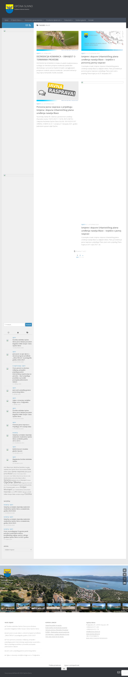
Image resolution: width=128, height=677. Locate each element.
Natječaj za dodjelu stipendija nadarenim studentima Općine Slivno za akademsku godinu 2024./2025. (17, 521)
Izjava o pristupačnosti (71, 665)
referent (17, 487)
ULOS (12, 492)
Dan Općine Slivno (14, 469)
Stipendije (7, 492)
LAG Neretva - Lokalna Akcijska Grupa (57, 634)
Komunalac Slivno (21, 473)
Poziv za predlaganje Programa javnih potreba (19, 485)
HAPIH (5, 472)
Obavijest (23, 480)
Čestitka (28, 494)
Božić (11, 467)
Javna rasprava (18, 471)
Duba (29, 469)
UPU (16, 492)
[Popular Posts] (17, 333)
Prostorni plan (10, 487)
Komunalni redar (8, 476)
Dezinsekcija (23, 469)
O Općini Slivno (16, 20)
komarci (15, 473)
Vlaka (13, 494)
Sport (13, 489)
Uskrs (20, 492)
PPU (5, 487)
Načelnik (13, 480)
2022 (5, 467)
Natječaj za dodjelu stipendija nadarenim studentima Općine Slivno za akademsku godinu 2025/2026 (17, 509)
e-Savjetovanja (17, 366)
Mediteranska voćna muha (11, 478)
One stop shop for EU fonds (54, 637)
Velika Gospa (8, 494)
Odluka (29, 480)
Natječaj (7, 480)
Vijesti (6, 20)
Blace (8, 467)
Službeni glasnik (81, 20)
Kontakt (91, 20)
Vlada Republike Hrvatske (53, 625)
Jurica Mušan (8, 474)
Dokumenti (67, 20)
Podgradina (24, 483)
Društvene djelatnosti (53, 20)
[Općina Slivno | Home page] (19, 9)
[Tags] (27, 333)
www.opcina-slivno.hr (93, 634)
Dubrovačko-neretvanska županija (56, 628)
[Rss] (30, 25)
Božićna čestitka (19, 467)
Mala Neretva (20, 476)
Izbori (10, 472)
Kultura (14, 476)
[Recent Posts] (8, 333)
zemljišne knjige (20, 494)
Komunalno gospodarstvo (33, 20)
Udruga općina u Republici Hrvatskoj (56, 630)
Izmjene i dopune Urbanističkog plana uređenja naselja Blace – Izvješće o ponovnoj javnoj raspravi (99, 59)
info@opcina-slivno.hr (93, 631)
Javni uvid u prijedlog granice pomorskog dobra (22, 391)
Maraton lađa (27, 476)
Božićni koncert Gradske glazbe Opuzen (20, 450)
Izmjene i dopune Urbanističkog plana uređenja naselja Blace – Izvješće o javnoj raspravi (101, 230)
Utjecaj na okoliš (26, 492)
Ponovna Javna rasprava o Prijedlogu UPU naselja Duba (22, 426)
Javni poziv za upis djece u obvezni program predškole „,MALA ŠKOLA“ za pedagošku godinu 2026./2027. (22, 357)
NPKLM (18, 480)
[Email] (27, 25)
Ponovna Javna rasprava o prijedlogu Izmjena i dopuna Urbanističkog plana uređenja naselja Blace (55, 109)
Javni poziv (28, 472)
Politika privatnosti (55, 665)
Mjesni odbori (22, 478)
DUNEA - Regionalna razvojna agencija (57, 632)
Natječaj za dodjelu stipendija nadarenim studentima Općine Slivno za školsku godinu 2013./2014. (22, 438)
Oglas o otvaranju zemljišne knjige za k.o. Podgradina (21, 401)
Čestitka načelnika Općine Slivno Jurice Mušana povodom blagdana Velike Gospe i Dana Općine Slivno (22, 343)
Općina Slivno (12, 482)
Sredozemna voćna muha (23, 490)
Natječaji (15, 433)
